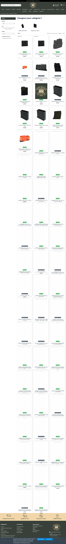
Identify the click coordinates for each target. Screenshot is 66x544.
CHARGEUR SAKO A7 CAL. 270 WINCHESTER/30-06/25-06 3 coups (41, 78)
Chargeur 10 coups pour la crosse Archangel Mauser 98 (41, 344)
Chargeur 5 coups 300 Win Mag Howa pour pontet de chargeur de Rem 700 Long (41, 391)
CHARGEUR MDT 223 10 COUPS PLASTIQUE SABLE (57, 225)
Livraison (2, 529)
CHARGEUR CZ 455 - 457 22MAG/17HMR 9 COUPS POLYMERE (24, 225)
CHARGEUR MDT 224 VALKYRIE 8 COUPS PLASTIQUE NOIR (25, 272)
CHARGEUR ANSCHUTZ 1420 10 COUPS (41, 102)
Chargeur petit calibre (22, 30)
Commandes (35, 527)
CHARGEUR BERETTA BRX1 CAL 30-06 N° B (24, 78)
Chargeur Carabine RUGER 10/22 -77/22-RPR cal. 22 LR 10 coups (25, 415)
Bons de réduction (36, 530)
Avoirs (34, 528)
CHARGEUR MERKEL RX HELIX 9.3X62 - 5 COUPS (57, 54)
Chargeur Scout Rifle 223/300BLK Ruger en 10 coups (58, 486)
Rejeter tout (41, 539)
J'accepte (49, 539)
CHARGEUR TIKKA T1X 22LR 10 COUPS (57, 177)
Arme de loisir (19, 531)
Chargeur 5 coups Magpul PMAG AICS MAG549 (58, 391)
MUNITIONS (19, 528)
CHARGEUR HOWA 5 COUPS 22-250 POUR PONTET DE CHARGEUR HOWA (41, 225)
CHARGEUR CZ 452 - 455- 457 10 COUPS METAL (41, 201)
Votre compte (36, 524)
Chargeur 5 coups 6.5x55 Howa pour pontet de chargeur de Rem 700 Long (24, 391)
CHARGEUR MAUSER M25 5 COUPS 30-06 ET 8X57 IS (25, 54)
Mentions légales (4, 531)
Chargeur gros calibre (35, 30)
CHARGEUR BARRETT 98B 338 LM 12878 (25, 126)
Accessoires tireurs (20, 526)
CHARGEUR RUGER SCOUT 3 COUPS (24, 200)
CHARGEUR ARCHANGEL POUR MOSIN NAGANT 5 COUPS (57, 126)
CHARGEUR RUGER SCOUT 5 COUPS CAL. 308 (24, 177)
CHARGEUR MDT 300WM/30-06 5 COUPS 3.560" (41, 296)
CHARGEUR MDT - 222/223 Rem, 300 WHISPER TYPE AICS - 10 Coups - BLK (57, 463)
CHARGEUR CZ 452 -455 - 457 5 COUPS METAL (57, 78)
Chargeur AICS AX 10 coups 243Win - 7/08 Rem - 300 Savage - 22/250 (41, 320)
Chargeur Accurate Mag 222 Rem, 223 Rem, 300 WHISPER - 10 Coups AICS (24, 367)
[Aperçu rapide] (31, 37)
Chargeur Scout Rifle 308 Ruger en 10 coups (24, 320)
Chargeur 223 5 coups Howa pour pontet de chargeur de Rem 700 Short (25, 510)
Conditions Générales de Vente (6, 528)
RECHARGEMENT (19, 532)
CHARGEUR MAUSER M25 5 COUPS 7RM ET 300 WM (41, 54)
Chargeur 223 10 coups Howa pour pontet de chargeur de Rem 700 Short (41, 510)
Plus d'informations (16, 542)
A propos (2, 526)
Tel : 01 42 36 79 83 (53, 535)
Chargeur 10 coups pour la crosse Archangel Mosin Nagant (24, 463)
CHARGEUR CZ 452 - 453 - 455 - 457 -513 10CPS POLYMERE (57, 201)
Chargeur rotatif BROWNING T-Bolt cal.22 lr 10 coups (41, 415)
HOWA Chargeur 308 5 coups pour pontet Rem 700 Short (41, 367)
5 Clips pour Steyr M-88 (24, 295)
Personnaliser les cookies (25, 542)
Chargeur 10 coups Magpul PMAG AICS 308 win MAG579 (58, 344)
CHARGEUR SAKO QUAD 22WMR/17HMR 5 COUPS (41, 177)
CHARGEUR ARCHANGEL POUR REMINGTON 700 (24, 102)
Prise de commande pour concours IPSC (8, 535)
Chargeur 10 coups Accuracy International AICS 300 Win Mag (58, 415)
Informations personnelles (37, 525)
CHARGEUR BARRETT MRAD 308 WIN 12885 (41, 126)
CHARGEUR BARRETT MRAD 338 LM (57, 101)
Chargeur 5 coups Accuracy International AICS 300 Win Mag (58, 320)
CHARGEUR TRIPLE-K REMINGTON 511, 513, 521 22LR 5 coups (24, 439)
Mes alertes (35, 531)
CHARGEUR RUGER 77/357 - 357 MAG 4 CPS (57, 153)
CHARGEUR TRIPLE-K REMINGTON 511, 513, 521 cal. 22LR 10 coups (41, 486)
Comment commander (5, 532)
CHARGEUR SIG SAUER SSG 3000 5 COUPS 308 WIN (41, 248)
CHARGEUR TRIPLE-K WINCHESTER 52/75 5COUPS (24, 344)
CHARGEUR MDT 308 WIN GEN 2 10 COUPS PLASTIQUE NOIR (57, 248)
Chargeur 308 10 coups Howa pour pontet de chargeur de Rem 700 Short (57, 367)
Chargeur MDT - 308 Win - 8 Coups (24, 485)
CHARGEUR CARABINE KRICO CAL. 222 (41, 463)
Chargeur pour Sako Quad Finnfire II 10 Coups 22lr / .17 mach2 (57, 439)
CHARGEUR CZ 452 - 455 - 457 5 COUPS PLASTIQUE (24, 248)
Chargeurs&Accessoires (7, 38)
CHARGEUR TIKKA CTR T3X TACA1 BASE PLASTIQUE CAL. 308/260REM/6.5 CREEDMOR (58, 296)
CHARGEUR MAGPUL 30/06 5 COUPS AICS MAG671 (41, 153)
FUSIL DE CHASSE (20, 529)
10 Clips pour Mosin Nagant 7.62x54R (41, 439)
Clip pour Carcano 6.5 (41, 271)
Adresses (34, 529)
